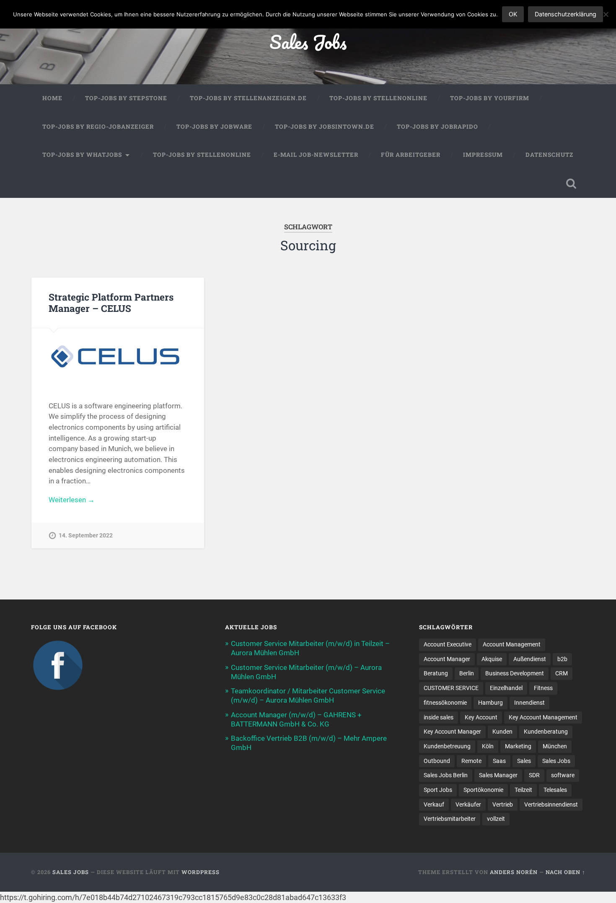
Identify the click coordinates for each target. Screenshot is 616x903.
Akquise (491, 659)
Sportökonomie (483, 789)
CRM (561, 673)
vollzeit (496, 818)
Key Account (481, 717)
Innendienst (529, 702)
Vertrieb (502, 804)
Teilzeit (523, 789)
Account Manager (447, 659)
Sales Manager (498, 775)
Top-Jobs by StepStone (126, 98)
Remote (471, 761)
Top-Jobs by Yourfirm (489, 98)
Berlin (466, 673)
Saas (499, 761)
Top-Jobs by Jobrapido (437, 126)
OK (513, 14)
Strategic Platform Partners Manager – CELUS (111, 302)
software (563, 775)
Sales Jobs (308, 42)
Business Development (514, 673)
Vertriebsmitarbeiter (450, 818)
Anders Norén (514, 872)
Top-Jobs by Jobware (214, 126)
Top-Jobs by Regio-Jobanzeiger (98, 126)
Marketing (518, 746)
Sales (524, 761)
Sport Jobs (438, 789)
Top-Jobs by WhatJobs (82, 154)
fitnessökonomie (445, 702)
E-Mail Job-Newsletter (316, 154)
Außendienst (529, 659)
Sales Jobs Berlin (446, 775)
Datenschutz (549, 154)
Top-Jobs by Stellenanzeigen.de (248, 98)
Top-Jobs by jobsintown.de (324, 126)
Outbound (437, 761)
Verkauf (434, 804)
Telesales (555, 789)
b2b (562, 659)
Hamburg (490, 702)
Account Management (512, 644)
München (555, 746)
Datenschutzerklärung (565, 14)
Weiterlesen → (72, 500)
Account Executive (447, 644)
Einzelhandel (506, 688)
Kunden (502, 731)
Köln (488, 746)
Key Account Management (543, 717)
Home (52, 98)
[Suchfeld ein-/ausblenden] (571, 183)
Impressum (483, 154)
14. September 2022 (86, 535)
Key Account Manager (452, 731)
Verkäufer (468, 804)
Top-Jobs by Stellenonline (378, 98)
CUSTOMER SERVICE (451, 688)
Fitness (543, 688)
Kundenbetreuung (447, 746)
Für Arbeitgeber (410, 154)
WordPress (200, 872)
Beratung (436, 673)
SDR (534, 775)
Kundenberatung (546, 731)
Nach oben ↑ (565, 872)
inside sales (438, 717)
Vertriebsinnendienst (551, 804)
